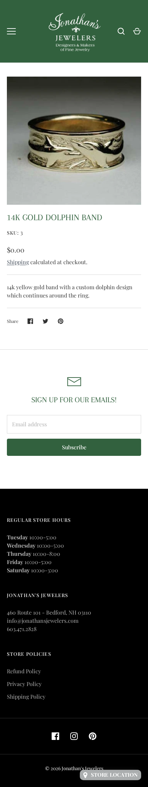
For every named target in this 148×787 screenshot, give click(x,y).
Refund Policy (24, 671)
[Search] (121, 31)
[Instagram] (74, 736)
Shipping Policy (26, 696)
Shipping (18, 262)
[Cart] (137, 31)
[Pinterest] (92, 736)
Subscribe (74, 447)
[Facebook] (55, 736)
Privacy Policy (24, 683)
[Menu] (11, 31)
